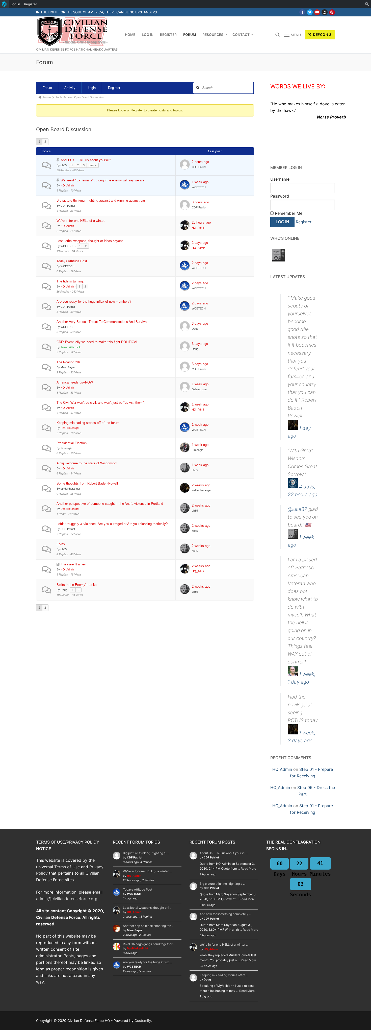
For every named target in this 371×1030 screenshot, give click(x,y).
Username (279, 179)
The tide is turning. (70, 281)
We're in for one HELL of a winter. (81, 221)
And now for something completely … (226, 914)
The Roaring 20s (69, 362)
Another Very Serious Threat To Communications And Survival (102, 322)
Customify (143, 1020)
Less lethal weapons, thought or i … (147, 907)
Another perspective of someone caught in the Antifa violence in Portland (110, 504)
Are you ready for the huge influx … (147, 962)
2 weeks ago (201, 485)
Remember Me (288, 213)
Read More (248, 868)
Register (114, 88)
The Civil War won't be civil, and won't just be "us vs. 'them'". (101, 402)
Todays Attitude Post (72, 261)
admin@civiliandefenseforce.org (66, 898)
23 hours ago (201, 222)
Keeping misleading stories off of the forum (88, 423)
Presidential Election (72, 443)
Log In (15, 4)
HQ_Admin (282, 769)
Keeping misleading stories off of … (224, 975)
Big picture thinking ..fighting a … (146, 853)
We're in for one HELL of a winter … (147, 871)
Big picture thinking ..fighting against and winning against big (101, 200)
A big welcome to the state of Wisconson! (87, 463)
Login (92, 88)
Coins (61, 544)
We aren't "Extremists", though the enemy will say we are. (103, 180)
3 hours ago (200, 202)
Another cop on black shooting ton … (148, 926)
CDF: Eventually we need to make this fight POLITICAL (97, 342)
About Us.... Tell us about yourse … (224, 853)
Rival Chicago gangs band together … (149, 944)
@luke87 (297, 509)
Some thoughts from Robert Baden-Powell (87, 483)
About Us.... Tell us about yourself (86, 160)
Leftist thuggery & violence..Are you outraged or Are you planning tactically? (112, 524)
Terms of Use (67, 866)
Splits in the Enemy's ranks (77, 585)
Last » (92, 165)
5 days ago (200, 364)
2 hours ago (200, 162)
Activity (69, 88)
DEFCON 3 (322, 35)
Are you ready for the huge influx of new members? (94, 301)
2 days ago (200, 243)
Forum (47, 88)
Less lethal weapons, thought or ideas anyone (90, 241)
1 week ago (200, 182)
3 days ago (200, 323)
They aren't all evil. (74, 564)
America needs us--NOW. (75, 382)
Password (279, 196)
